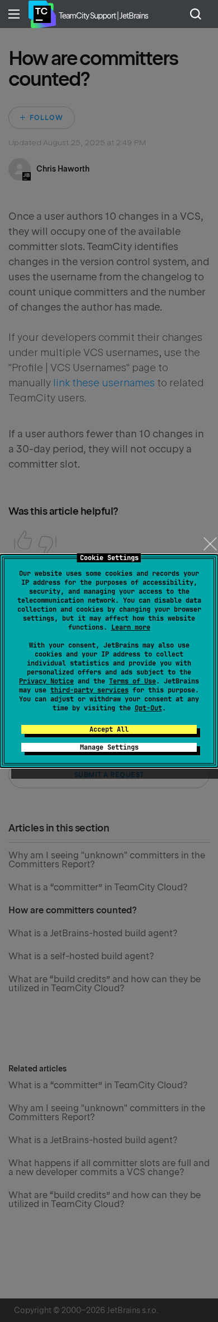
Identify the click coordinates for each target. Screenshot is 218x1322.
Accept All (109, 729)
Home (42, 14)
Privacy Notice (46, 681)
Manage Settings (109, 747)
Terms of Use (132, 681)
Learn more (130, 627)
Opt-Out (148, 708)
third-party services (89, 690)
